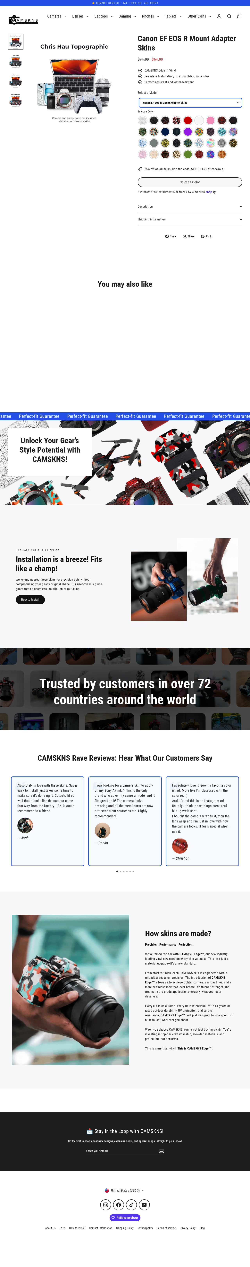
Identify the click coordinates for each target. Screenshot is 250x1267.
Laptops (102, 16)
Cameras (54, 16)
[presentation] (75, 367)
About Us (50, 1228)
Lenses (78, 16)
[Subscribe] (161, 1151)
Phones (148, 16)
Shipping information (152, 219)
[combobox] (190, 103)
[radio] (142, 120)
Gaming (125, 16)
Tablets (171, 16)
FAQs (62, 1228)
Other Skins (197, 16)
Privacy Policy (188, 1228)
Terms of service (166, 1228)
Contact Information (100, 1228)
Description (145, 206)
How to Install (30, 599)
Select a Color (146, 111)
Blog (202, 1228)
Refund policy (145, 1228)
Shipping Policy (125, 1228)
